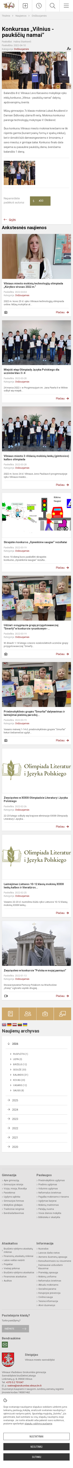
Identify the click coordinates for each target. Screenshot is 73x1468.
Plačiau (60, 312)
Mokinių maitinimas (48, 1205)
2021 (15, 1137)
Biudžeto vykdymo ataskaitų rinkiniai (18, 1250)
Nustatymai (36, 1436)
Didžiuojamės (39, 15)
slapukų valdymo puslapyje (38, 1423)
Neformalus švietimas (49, 1192)
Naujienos (21, 15)
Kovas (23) (19, 1080)
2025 (15, 1100)
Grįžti (12, 220)
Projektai (8, 1264)
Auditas (8, 1280)
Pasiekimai (9, 1192)
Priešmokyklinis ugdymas (51, 1180)
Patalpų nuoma (46, 1209)
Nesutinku (36, 1446)
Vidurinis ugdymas (48, 1188)
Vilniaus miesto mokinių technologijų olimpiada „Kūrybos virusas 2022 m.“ (33, 285)
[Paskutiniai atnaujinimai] (39, 6)
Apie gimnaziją (11, 1180)
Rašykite (9, 1328)
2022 (15, 1128)
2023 (15, 1119)
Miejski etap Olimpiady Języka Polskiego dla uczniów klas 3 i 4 (31, 371)
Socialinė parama (47, 1289)
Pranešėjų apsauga (48, 1272)
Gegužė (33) (19, 1069)
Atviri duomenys (46, 1305)
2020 (15, 1146)
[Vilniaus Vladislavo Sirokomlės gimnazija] (9, 5)
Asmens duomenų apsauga (52, 1257)
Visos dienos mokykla (49, 1213)
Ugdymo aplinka (12, 1197)
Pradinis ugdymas (47, 1184)
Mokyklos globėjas (13, 1205)
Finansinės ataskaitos (15, 1276)
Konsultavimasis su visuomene (54, 1261)
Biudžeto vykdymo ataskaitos (19, 1272)
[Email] (5, 1345)
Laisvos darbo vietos (49, 1253)
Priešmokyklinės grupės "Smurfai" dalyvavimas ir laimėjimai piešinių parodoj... (34, 713)
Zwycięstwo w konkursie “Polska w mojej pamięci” (35, 970)
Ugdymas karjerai (47, 1201)
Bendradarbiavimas (14, 1213)
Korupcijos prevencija (49, 1293)
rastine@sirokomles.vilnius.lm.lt (24, 1385)
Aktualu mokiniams (48, 1285)
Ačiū (38, 201)
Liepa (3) (17, 1059)
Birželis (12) (20, 1064)
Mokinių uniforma (47, 1276)
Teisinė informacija (48, 1301)
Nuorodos (43, 1248)
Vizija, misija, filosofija (15, 1188)
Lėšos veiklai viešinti (14, 1260)
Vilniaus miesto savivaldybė (40, 1359)
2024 (15, 1109)
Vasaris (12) (20, 1085)
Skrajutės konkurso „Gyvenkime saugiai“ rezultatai (35, 542)
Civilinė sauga (45, 1297)
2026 (15, 1043)
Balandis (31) (20, 1075)
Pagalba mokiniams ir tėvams (53, 1197)
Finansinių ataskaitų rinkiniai (18, 1256)
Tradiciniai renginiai (14, 1209)
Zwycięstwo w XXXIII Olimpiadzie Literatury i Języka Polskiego (36, 799)
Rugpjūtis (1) (20, 1054)
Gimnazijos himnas (14, 1201)
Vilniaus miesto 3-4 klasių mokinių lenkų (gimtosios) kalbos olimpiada (36, 458)
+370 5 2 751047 (14, 1382)
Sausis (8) (18, 1090)
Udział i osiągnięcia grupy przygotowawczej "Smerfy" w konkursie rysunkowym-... (31, 627)
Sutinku (36, 1457)
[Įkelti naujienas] (25, 6)
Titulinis (6, 15)
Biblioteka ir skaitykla (49, 1217)
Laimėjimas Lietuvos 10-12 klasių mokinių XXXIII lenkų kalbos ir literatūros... (34, 886)
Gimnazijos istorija (13, 1184)
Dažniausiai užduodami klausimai (50, 1267)
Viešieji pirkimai (12, 1268)
